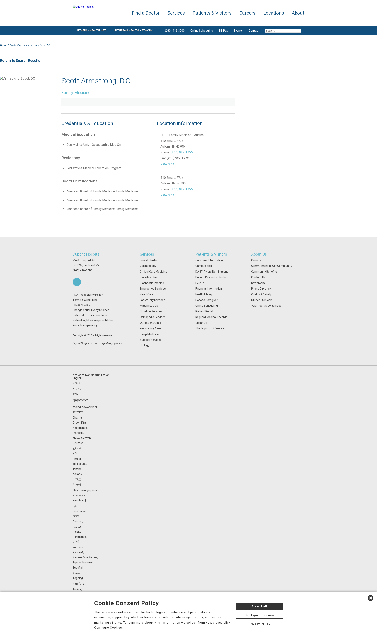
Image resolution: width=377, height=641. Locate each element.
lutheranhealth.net (91, 30)
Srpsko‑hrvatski (83, 562)
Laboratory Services (152, 300)
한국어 (77, 484)
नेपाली (76, 516)
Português (79, 536)
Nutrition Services (151, 311)
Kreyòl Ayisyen (82, 437)
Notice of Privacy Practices (90, 315)
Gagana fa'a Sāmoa (85, 557)
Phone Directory (261, 288)
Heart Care (146, 294)
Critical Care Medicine (153, 271)
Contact (254, 30)
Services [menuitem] (176, 13)
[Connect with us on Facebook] (77, 282)
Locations (273, 13)
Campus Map (203, 265)
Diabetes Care (149, 277)
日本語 (77, 479)
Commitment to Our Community (271, 265)
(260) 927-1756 (182, 152)
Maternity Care (149, 305)
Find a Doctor (17, 45)
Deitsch (77, 521)
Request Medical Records (211, 317)
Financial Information (208, 288)
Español (78, 567)
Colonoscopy (148, 265)
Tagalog (78, 578)
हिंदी (75, 453)
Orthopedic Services (153, 317)
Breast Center (148, 260)
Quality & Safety (261, 294)
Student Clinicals (262, 300)
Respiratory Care (150, 328)
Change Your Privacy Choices (91, 310)
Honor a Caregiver (206, 300)
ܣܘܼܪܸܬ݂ (76, 572)
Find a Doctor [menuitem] (146, 13)
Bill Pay (223, 30)
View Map (167, 164)
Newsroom (258, 282)
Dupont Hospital (86, 254)
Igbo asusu (79, 463)
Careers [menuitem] (247, 13)
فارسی (77, 526)
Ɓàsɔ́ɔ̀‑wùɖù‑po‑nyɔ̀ (86, 490)
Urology (144, 345)
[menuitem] (283, 31)
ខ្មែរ (74, 505)
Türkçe (77, 589)
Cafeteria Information (209, 260)
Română (78, 547)
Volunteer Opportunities (266, 305)
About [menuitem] (298, 13)
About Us (259, 254)
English (77, 378)
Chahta (77, 417)
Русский (78, 552)
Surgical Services (151, 339)
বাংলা (75, 393)
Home (3, 45)
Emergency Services (153, 288)
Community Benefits (264, 271)
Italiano (77, 474)
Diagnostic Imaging (152, 282)
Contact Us (258, 277)
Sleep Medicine (149, 334)
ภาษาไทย (78, 583)
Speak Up (201, 322)
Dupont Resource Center (210, 277)
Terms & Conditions (85, 299)
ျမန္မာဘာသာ (80, 400)
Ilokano (77, 468)
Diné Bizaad (80, 511)
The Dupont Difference (209, 328)
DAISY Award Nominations (211, 271)
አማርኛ (77, 383)
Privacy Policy (81, 304)
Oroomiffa (79, 422)
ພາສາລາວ (79, 495)
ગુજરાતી (77, 448)
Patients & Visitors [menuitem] (212, 13)
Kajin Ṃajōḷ (79, 500)
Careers (256, 260)
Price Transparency (85, 325)
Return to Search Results (20, 61)
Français (78, 432)
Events (238, 30)
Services (147, 254)
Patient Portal (204, 311)
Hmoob (77, 458)
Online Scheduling (201, 30)
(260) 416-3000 (175, 30)
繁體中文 (78, 412)
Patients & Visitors (211, 254)
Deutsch (78, 443)
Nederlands (80, 427)
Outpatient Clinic (150, 322)
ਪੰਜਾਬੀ (76, 541)
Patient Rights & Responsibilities (93, 320)
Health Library (204, 294)
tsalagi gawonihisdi (85, 406)
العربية (76, 388)
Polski (76, 531)
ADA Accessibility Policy (88, 294)
